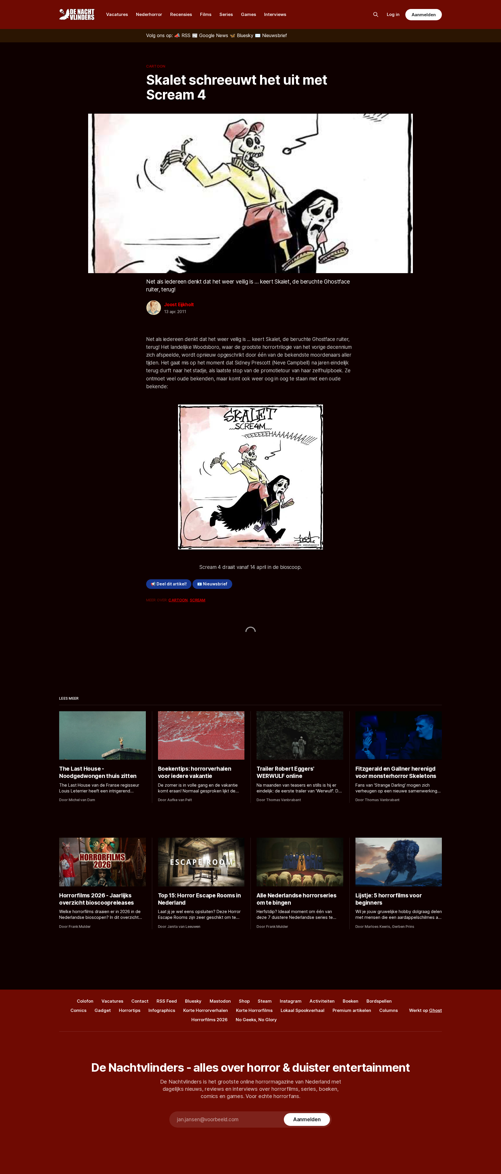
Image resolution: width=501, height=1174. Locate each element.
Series (226, 14)
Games (248, 14)
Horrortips (129, 1010)
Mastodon (220, 1001)
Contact (139, 1001)
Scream (198, 600)
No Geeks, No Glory (256, 1019)
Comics (78, 1010)
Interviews (275, 14)
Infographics (161, 1010)
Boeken (350, 1001)
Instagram (291, 1001)
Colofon (85, 1001)
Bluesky (193, 1001)
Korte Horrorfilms (254, 1010)
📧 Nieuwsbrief (212, 584)
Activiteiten (322, 1001)
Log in (393, 14)
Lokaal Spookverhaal (302, 1010)
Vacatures (117, 14)
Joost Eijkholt (179, 304)
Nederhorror (149, 14)
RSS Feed (167, 1001)
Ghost (435, 1010)
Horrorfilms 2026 (209, 1019)
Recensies (181, 14)
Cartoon (155, 66)
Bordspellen (379, 1001)
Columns (388, 1010)
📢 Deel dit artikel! (169, 584)
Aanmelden (423, 14)
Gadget (103, 1010)
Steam (265, 1001)
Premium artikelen (352, 1010)
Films (205, 14)
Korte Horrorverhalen (205, 1010)
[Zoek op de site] (375, 14)
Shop (244, 1001)
